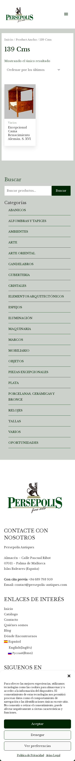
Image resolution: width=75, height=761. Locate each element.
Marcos (15, 340)
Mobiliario (18, 350)
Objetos (16, 361)
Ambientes (18, 231)
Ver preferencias (37, 746)
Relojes (15, 410)
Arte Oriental (21, 253)
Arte (12, 242)
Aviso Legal (53, 755)
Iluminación (20, 318)
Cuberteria (19, 275)
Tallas (14, 421)
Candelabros (20, 264)
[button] (69, 676)
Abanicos (17, 210)
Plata (13, 383)
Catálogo (11, 614)
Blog (7, 630)
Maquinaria (19, 329)
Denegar (37, 735)
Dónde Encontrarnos (20, 636)
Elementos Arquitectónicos (36, 296)
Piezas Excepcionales (28, 372)
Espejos (15, 307)
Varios (14, 432)
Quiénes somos (16, 625)
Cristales (17, 286)
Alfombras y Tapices (27, 221)
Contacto (11, 620)
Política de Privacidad (30, 755)
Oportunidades (23, 443)
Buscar (61, 190)
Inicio (8, 39)
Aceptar (37, 724)
